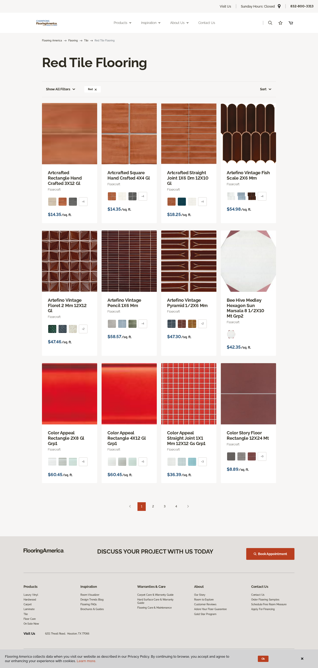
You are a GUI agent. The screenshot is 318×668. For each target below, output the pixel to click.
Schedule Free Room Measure (269, 604)
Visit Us (225, 6)
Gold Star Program (205, 614)
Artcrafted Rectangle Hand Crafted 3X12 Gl (65, 178)
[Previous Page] (130, 506)
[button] (270, 22)
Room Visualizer (89, 594)
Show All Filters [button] (58, 89)
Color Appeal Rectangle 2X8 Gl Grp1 (66, 438)
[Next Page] (188, 506)
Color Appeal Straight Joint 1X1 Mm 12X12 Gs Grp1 (186, 438)
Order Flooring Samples (265, 599)
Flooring (73, 40)
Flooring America (52, 40)
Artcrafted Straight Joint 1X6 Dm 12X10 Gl (188, 178)
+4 (83, 201)
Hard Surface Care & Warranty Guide (155, 601)
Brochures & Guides (92, 609)
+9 (262, 456)
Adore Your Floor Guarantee (210, 609)
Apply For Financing (263, 609)
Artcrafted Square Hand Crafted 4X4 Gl (128, 175)
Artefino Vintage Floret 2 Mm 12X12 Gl (67, 305)
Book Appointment (272, 554)
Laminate (29, 609)
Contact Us (206, 23)
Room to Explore (204, 599)
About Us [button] (177, 23)
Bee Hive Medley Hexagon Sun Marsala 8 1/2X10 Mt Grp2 (245, 308)
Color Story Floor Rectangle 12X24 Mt (248, 435)
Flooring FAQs (88, 604)
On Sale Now (31, 623)
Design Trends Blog (91, 599)
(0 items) (291, 23)
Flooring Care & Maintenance (154, 607)
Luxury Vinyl (31, 594)
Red (90, 89)
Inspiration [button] (148, 23)
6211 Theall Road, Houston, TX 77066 (67, 633)
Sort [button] (263, 89)
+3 (202, 461)
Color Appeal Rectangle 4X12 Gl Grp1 (126, 438)
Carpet (28, 604)
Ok (263, 658)
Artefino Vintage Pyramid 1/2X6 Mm (187, 303)
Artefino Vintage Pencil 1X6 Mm (124, 303)
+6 (83, 461)
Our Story (199, 594)
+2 (83, 328)
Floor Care (30, 618)
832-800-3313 (302, 6)
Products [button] (120, 23)
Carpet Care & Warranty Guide (155, 594)
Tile (86, 40)
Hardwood (30, 599)
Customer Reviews (205, 604)
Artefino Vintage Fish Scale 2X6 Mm (248, 175)
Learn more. (86, 661)
